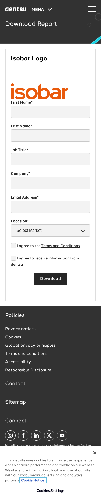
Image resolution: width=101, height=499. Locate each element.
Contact (15, 383)
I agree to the (48, 246)
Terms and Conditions (60, 246)
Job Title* (19, 150)
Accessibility (18, 362)
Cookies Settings (50, 491)
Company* (20, 174)
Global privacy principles (30, 346)
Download (50, 279)
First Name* (22, 102)
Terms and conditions (26, 354)
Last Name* (21, 126)
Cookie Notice (32, 480)
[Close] (94, 452)
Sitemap (15, 402)
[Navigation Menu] (92, 9)
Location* (20, 221)
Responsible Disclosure (28, 370)
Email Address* (25, 197)
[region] (50, 472)
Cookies (13, 337)
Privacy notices (20, 329)
